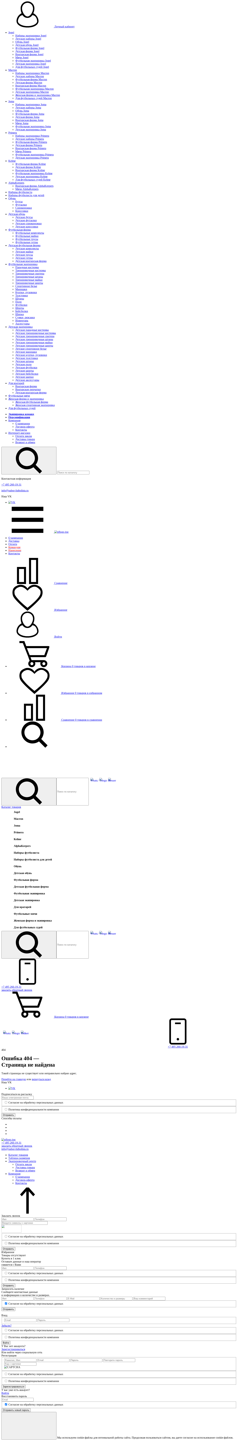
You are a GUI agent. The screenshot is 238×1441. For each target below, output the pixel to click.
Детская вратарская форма (31, 261)
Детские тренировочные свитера (34, 336)
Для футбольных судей (22, 408)
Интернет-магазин (19, 432)
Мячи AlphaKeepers (27, 189)
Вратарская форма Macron (30, 85)
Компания (14, 420)
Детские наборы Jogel (28, 38)
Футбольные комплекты (29, 232)
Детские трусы (24, 254)
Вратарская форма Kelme (30, 170)
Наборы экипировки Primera (32, 135)
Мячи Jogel (21, 57)
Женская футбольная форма (31, 401)
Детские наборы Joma (28, 107)
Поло (18, 301)
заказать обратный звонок (16, 1145)
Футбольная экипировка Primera (34, 154)
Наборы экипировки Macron (32, 73)
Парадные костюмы (27, 267)
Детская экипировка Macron (32, 91)
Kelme (12, 160)
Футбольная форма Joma (29, 113)
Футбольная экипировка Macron (34, 88)
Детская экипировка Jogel (30, 63)
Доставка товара (25, 439)
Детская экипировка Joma (30, 129)
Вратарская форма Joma (29, 120)
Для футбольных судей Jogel (32, 66)
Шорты (19, 308)
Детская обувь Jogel (27, 44)
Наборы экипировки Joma (30, 104)
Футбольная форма (19, 229)
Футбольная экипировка (22, 264)
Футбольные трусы (26, 239)
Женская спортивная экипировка (35, 405)
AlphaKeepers (16, 182)
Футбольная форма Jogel (29, 48)
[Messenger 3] (112, 780)
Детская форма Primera (28, 145)
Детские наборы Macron (29, 76)
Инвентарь (21, 320)
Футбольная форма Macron (31, 79)
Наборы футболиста (20, 192)
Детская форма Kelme (28, 167)
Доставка (13, 540)
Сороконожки (23, 207)
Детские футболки (26, 367)
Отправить (8, 1115)
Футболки (21, 304)
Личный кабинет (64, 26)
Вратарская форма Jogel (29, 54)
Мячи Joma (21, 123)
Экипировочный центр (22, 1161)
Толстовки (21, 295)
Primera (12, 132)
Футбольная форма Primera (31, 142)
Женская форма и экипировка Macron (37, 95)
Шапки (19, 314)
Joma (11, 101)
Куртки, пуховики (26, 292)
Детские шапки (24, 376)
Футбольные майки (27, 236)
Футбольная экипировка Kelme (33, 173)
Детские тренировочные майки (34, 342)
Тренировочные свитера (29, 273)
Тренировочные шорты (29, 282)
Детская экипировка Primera (32, 157)
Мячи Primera (23, 151)
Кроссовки (21, 210)
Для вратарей (16, 383)
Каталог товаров (11, 806)
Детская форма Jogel (27, 51)
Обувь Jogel (22, 41)
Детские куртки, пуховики (31, 355)
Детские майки (24, 251)
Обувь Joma (22, 110)
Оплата (12, 544)
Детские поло (23, 364)
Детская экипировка (20, 326)
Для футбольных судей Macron (33, 98)
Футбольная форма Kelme (30, 163)
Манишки (21, 289)
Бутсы (19, 201)
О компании (22, 423)
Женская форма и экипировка (26, 398)
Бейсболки (21, 311)
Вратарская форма (26, 386)
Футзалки (21, 204)
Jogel (11, 32)
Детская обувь (16, 214)
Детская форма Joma (27, 117)
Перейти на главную (13, 1079)
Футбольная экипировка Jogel (33, 60)
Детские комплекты (27, 248)
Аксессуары (22, 323)
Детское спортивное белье (31, 348)
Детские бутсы (24, 217)
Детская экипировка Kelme (31, 176)
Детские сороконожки (28, 223)
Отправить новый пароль (16, 1410)
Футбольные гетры (26, 242)
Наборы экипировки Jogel (30, 35)
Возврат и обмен (25, 442)
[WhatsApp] (94, 780)
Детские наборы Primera (29, 138)
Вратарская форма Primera (30, 148)
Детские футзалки (26, 220)
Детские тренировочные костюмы (35, 333)
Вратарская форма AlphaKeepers (34, 185)
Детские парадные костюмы (32, 329)
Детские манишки (26, 351)
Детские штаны (24, 361)
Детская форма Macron (28, 82)
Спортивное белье (26, 286)
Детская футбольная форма (24, 245)
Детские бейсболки (26, 373)
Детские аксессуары (27, 380)
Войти (58, 636)
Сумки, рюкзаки (25, 317)
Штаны (19, 298)
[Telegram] (103, 780)
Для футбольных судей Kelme (33, 179)
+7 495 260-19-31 (11, 484)
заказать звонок (16, 990)
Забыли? (6, 1325)
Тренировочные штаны (29, 276)
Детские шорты (24, 370)
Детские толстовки (26, 358)
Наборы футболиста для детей (26, 195)
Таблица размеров (19, 1158)
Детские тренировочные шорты (34, 345)
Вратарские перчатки (28, 389)
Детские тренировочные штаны (34, 339)
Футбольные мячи (19, 395)
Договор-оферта (24, 426)
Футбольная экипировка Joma (33, 126)
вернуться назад (41, 1079)
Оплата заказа (23, 436)
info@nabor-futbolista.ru (15, 490)
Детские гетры (24, 257)
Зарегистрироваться (13, 1349)
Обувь (12, 198)
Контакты (21, 429)
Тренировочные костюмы (30, 270)
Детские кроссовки (26, 226)
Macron (12, 70)
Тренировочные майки (29, 279)
